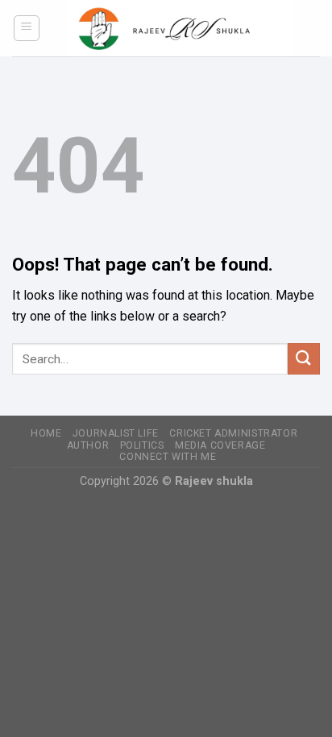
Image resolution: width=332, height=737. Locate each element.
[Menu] (27, 28)
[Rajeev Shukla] (180, 28)
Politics (142, 445)
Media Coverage (220, 445)
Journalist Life (116, 433)
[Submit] (304, 359)
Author (88, 445)
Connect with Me (167, 456)
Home (46, 433)
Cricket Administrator (233, 433)
